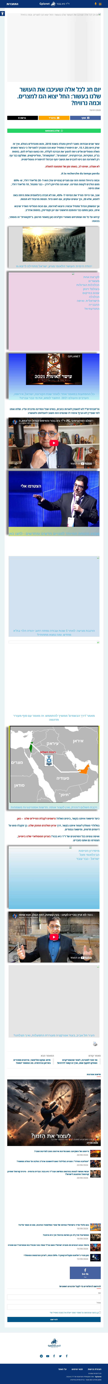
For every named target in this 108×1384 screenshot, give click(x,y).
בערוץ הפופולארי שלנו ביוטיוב (34, 836)
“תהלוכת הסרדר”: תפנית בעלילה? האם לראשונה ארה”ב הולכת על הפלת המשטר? (53, 1161)
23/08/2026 (83, 1165)
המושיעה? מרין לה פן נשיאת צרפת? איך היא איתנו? (66, 1235)
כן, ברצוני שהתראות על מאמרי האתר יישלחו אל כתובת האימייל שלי (74, 1312)
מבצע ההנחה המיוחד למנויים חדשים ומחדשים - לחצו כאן (54, 534)
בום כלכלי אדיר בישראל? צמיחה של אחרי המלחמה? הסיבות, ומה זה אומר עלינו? (53, 1225)
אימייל (99, 1302)
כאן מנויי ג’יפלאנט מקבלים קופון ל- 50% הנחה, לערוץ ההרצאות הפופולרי (56, 1255)
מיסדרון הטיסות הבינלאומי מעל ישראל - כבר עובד (87, 854)
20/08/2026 (83, 1177)
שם (99, 1293)
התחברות (12, 4)
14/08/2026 (83, 1248)
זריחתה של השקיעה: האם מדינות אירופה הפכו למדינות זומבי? (61, 1151)
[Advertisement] (54, 1201)
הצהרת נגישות (94, 1369)
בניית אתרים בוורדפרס (77, 1380)
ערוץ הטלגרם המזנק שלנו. (42, 825)
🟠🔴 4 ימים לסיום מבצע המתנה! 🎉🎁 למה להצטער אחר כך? (75, 1139)
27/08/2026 (93, 1142)
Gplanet (98, 1376)
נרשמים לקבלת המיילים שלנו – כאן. (36, 818)
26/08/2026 (83, 1154)
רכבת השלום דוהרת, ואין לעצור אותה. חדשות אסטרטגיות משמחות (54, 807)
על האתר (62, 1369)
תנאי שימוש (77, 1369)
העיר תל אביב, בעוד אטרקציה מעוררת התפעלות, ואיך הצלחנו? (54, 1035)
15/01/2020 (95, 110)
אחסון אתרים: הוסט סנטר (93, 1380)
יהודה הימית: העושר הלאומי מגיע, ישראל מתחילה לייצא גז (54, 266)
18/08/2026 (83, 1228)
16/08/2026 (83, 1238)
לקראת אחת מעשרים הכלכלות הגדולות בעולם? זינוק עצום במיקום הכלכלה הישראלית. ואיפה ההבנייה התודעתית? (87, 292)
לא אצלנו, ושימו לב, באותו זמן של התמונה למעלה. (72, 166)
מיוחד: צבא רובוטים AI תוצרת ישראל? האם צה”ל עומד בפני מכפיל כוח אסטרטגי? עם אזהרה (48, 1245)
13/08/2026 (83, 1258)
